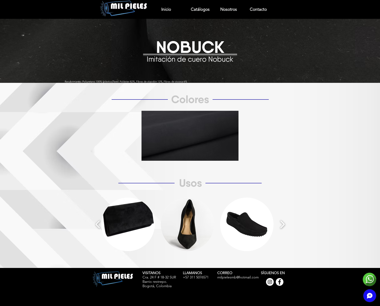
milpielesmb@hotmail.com (238, 277)
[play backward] (97, 224)
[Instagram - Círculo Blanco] (270, 282)
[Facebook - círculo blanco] (279, 282)
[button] (128, 224)
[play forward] (282, 224)
